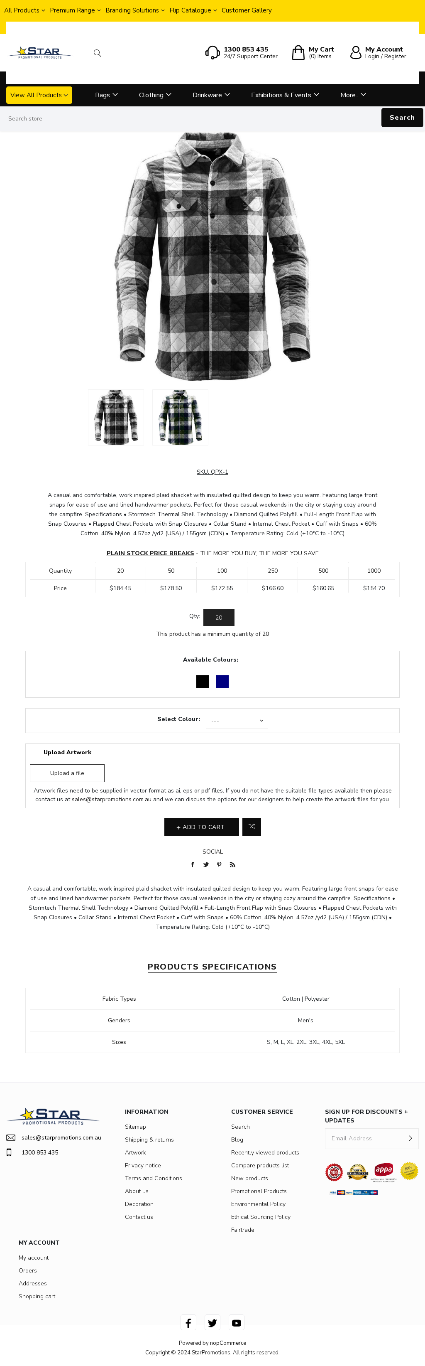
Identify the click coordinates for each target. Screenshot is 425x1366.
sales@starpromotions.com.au (111, 799)
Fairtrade (242, 1230)
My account (34, 1258)
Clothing (151, 95)
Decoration (139, 1204)
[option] (116, 417)
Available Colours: (210, 660)
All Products (21, 10)
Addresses (33, 1283)
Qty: (194, 616)
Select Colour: (178, 719)
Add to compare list (251, 827)
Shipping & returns (149, 1140)
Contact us (139, 1217)
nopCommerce (228, 1343)
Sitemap (135, 1127)
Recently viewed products (265, 1153)
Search (402, 117)
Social (213, 852)
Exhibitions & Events (281, 95)
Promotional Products (259, 1191)
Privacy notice (143, 1165)
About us (137, 1191)
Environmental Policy (258, 1204)
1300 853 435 (40, 1153)
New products (249, 1178)
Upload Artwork (67, 752)
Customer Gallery (247, 10)
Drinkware (207, 95)
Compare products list (260, 1165)
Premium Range (72, 10)
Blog (237, 1140)
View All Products (36, 95)
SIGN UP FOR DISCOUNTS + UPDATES (366, 1116)
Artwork (135, 1153)
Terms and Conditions (153, 1178)
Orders (28, 1271)
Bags (102, 95)
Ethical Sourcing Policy (261, 1217)
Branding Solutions (132, 10)
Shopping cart (37, 1296)
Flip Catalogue (190, 10)
